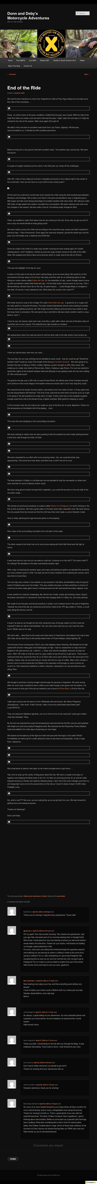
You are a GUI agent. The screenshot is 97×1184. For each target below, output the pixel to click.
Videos (82, 60)
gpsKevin (26, 931)
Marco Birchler (28, 981)
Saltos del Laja (38, 280)
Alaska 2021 (44, 60)
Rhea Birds (64, 688)
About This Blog (14, 66)
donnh (45, 896)
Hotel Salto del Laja (56, 302)
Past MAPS (20, 60)
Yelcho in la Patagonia (60, 505)
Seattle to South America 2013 (64, 60)
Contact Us (28, 66)
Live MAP (32, 60)
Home (10, 60)
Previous (11, 74)
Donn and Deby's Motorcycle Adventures (28, 16)
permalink (61, 896)
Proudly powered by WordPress (48, 1175)
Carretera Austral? (61, 361)
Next (87, 74)
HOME (13, 1159)
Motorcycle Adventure (32, 896)
